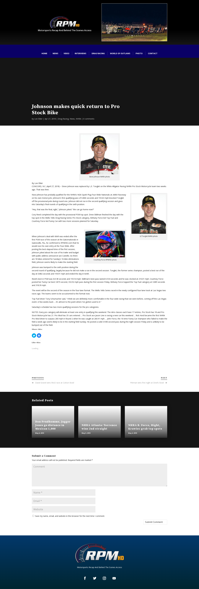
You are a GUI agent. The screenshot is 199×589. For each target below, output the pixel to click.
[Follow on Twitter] (95, 578)
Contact (152, 53)
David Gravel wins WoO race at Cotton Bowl (54, 382)
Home (44, 53)
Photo (139, 53)
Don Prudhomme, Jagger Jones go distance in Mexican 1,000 (53, 425)
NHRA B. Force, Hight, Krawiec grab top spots (145, 427)
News (55, 53)
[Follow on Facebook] (85, 578)
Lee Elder (38, 118)
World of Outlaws (120, 53)
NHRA (78, 118)
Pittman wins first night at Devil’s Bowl (147, 382)
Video (66, 53)
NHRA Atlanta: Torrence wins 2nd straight (99, 427)
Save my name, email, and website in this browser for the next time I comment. (70, 516)
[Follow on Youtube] (114, 578)
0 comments (88, 118)
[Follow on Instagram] (104, 578)
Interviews (80, 53)
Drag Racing (98, 53)
